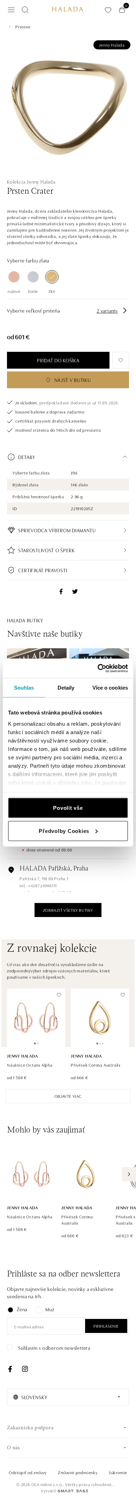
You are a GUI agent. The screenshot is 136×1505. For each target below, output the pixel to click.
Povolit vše (68, 808)
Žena (22, 1309)
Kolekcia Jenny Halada (31, 181)
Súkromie (118, 1472)
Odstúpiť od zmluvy (28, 1472)
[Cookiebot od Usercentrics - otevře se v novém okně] (98, 668)
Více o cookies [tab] (110, 688)
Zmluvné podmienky (78, 1472)
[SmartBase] (73, 1491)
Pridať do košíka (58, 360)
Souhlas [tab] (24, 688)
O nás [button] (13, 1448)
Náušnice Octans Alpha (30, 1065)
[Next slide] (129, 1174)
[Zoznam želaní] (108, 10)
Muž (49, 1309)
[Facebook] (10, 1369)
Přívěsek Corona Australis (96, 1065)
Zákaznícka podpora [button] (30, 1428)
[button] (68, 457)
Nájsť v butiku (72, 379)
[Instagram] (25, 1369)
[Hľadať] (25, 10)
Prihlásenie (106, 1326)
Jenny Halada (112, 45)
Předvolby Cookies (64, 831)
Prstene (23, 26)
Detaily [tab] (66, 688)
